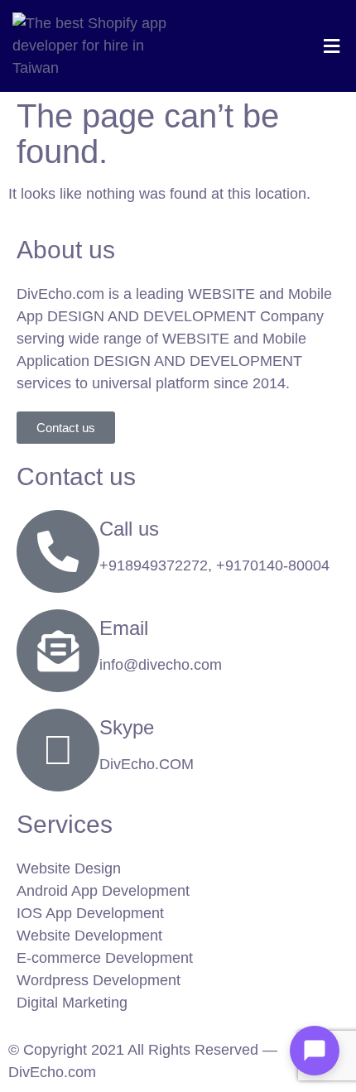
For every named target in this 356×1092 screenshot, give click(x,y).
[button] (331, 46)
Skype (126, 727)
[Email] (58, 650)
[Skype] (58, 750)
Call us (129, 528)
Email (123, 628)
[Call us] (58, 551)
